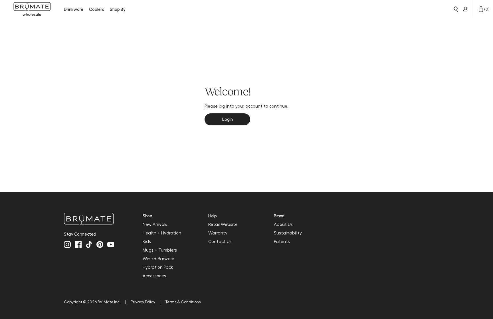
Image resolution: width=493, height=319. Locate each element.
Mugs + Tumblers (160, 249)
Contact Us (220, 241)
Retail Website (223, 224)
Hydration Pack (158, 267)
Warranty (217, 232)
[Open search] (455, 9)
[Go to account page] (465, 9)
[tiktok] (89, 244)
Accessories (154, 275)
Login (227, 119)
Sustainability (288, 232)
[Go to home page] (89, 218)
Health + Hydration (162, 232)
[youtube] (110, 244)
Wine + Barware (158, 258)
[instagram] (67, 244)
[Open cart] (481, 9)
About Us (283, 224)
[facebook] (78, 244)
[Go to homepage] (32, 9)
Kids (147, 241)
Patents (282, 241)
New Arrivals (155, 224)
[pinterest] (99, 244)
